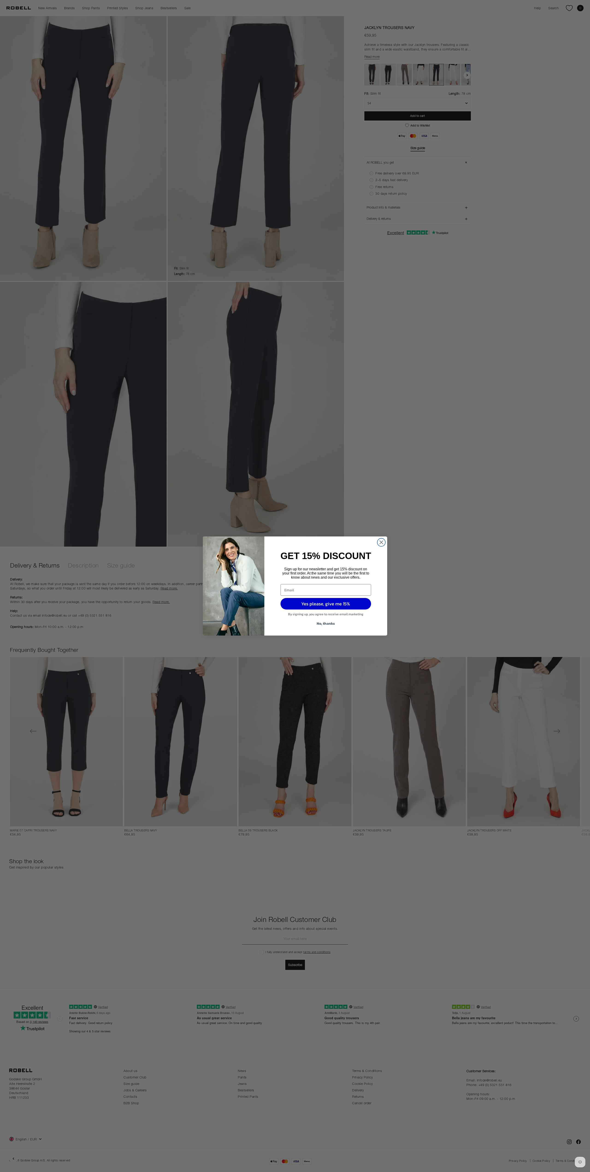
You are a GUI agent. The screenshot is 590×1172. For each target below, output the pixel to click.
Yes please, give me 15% (325, 603)
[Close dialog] (381, 542)
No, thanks (326, 623)
